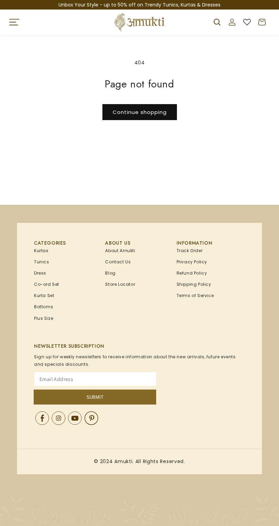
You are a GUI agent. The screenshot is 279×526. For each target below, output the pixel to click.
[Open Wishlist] (247, 22)
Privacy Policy (192, 262)
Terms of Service (195, 295)
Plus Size (43, 318)
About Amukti (120, 250)
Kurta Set (44, 295)
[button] (14, 22)
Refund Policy (192, 273)
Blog (110, 273)
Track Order (190, 250)
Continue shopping (140, 112)
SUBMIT (94, 397)
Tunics (41, 262)
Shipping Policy (194, 284)
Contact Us (118, 262)
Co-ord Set (46, 284)
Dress (40, 273)
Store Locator (120, 284)
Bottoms (43, 307)
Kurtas (41, 250)
